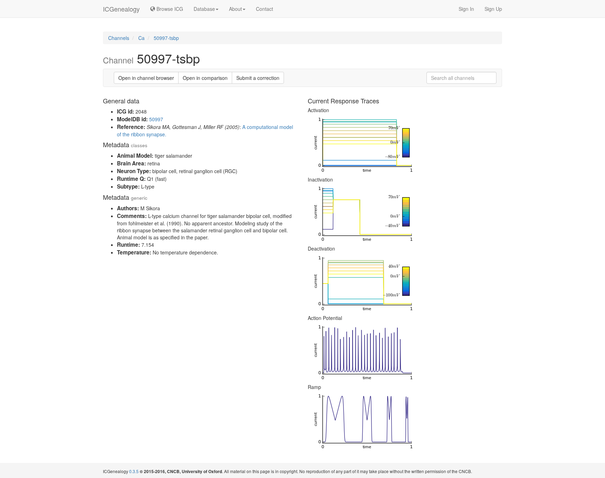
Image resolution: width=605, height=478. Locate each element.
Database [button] (204, 8)
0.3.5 (134, 471)
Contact (264, 8)
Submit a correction (257, 77)
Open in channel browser (146, 77)
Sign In (466, 8)
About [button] (235, 8)
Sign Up (493, 8)
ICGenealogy (121, 8)
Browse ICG (169, 8)
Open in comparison (205, 77)
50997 (156, 119)
